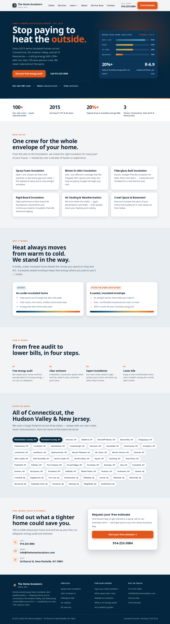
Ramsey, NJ (74, 484)
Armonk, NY (71, 439)
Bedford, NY (87, 439)
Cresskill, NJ (19, 477)
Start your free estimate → (123, 534)
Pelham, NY (36, 465)
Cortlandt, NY (39, 446)
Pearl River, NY (132, 458)
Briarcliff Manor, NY (106, 439)
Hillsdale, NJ (88, 477)
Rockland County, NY (51, 439)
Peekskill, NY (20, 465)
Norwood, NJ (20, 484)
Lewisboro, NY (39, 452)
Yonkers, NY (106, 471)
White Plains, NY (88, 471)
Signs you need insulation (106, 588)
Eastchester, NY (58, 446)
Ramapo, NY (109, 465)
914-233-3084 (128, 5)
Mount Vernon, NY (120, 452)
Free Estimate (147, 5)
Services (62, 5)
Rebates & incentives (104, 598)
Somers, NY (19, 471)
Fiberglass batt (67, 598)
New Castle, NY (21, 458)
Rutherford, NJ (107, 484)
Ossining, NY (115, 458)
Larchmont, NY (21, 452)
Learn (73, 5)
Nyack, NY (99, 458)
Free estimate (134, 602)
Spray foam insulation (71, 588)
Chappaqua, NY (145, 439)
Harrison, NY (95, 446)
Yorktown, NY (123, 471)
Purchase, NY (93, 465)
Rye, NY (123, 465)
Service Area (97, 5)
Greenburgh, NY (77, 446)
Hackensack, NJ (71, 477)
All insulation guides (104, 607)
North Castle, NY (61, 458)
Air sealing (66, 602)
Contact (111, 5)
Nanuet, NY (139, 452)
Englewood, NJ (37, 477)
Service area (133, 598)
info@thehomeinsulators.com (37, 552)
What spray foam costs (105, 593)
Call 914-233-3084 (59, 73)
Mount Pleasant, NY (81, 452)
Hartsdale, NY (112, 446)
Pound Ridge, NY (74, 465)
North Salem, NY (82, 458)
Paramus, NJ (58, 484)
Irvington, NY (149, 446)
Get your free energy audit (29, 73)
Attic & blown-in (68, 593)
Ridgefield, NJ (90, 484)
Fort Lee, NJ (53, 477)
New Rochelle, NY (41, 458)
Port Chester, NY (54, 465)
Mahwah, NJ (118, 477)
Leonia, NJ (104, 477)
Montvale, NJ (135, 477)
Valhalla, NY (70, 471)
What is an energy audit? (106, 602)
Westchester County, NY (25, 439)
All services (66, 607)
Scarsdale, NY (138, 465)
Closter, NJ (139, 471)
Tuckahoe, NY (54, 471)
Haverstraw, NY (131, 446)
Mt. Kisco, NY (101, 452)
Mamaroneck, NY (59, 452)
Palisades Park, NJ (39, 484)
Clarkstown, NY (21, 446)
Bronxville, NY (126, 439)
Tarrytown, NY (36, 471)
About (84, 5)
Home (51, 5)
